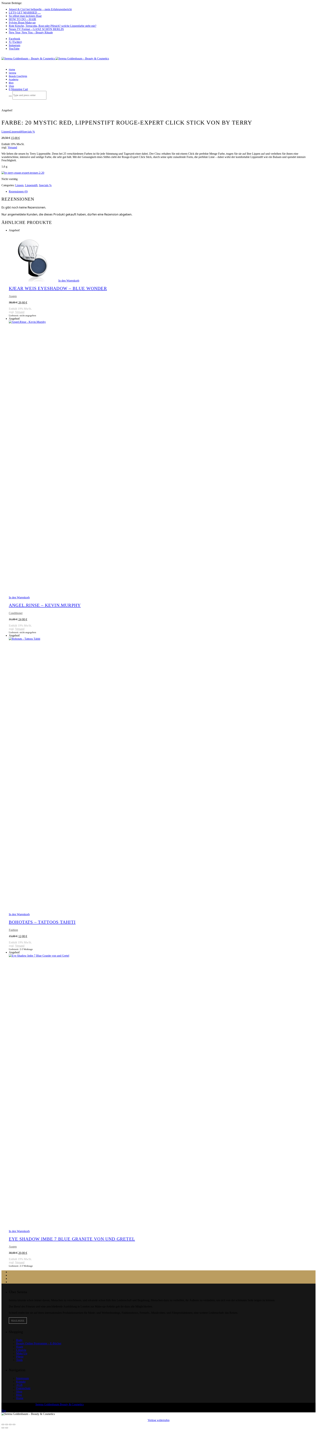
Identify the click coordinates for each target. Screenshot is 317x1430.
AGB (19, 1384)
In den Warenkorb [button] (68, 280)
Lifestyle (21, 1350)
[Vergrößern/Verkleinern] (2, 1424)
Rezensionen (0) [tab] (18, 191)
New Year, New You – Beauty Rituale (31, 32)
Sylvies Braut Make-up (22, 22)
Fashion (13, 929)
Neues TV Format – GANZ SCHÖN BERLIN (36, 29)
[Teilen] (10, 1424)
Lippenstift (16, 131)
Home (12, 69)
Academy (13, 79)
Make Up (21, 1353)
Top (3, 1410)
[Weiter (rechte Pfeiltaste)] (6, 1427)
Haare (19, 1346)
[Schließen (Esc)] (13, 1424)
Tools (19, 1359)
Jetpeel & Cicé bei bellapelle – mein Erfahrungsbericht (40, 9)
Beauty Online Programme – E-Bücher (38, 1343)
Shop (11, 86)
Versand (12, 147)
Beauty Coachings (18, 76)
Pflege (19, 1356)
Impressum (22, 1378)
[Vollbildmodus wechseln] (6, 1424)
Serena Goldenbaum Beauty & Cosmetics (59, 1404)
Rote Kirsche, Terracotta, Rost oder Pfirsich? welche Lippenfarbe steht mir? (52, 25)
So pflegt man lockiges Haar (25, 15)
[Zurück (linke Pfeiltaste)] (2, 1427)
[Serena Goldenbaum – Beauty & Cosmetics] (55, 58)
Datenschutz (23, 1388)
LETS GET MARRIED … (25, 12)
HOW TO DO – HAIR (22, 19)
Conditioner (16, 613)
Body (19, 1340)
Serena (12, 72)
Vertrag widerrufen (159, 1420)
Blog (11, 82)
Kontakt (20, 1381)
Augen (13, 296)
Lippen (5, 131)
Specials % (28, 131)
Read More (17, 1320)
